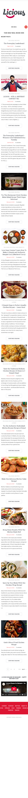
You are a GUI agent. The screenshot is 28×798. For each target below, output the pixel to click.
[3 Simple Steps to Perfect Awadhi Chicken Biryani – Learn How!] (14, 289)
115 (20, 669)
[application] (14, 689)
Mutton (17, 706)
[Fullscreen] (25, 694)
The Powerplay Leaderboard (14, 43)
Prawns (18, 708)
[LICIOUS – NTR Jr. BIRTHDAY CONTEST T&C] (14, 83)
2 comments (18, 202)
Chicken (4, 706)
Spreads (7, 708)
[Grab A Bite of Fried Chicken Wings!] (14, 629)
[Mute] (22, 694)
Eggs (13, 708)
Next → (24, 669)
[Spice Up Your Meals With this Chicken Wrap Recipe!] (14, 569)
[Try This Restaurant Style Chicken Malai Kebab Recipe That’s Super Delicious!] (14, 181)
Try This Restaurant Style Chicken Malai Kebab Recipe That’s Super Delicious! (14, 197)
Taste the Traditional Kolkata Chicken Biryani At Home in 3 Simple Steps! (14, 371)
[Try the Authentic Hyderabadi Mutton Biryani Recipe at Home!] (14, 410)
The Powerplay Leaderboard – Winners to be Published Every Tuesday (14, 138)
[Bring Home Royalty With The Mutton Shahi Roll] (14, 516)
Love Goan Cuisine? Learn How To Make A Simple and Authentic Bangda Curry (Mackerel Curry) (14, 252)
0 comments (18, 46)
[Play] (3, 694)
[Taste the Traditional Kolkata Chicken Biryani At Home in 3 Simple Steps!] (14, 353)
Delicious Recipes (14, 40)
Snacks (17, 710)
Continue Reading (14, 68)
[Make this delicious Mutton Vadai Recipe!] (14, 465)
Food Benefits (19, 247)
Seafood (10, 706)
